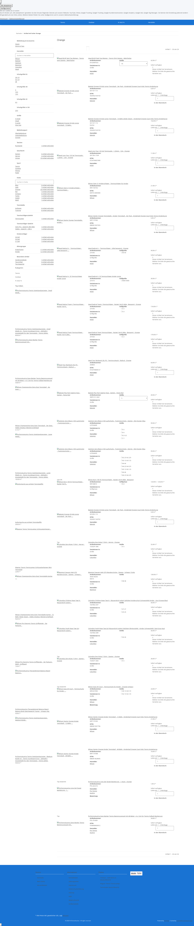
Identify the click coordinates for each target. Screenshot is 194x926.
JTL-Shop (166, 921)
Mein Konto (41, 881)
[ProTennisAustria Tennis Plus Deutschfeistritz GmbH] (37, 22)
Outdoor (18, 277)
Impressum (4, 19)
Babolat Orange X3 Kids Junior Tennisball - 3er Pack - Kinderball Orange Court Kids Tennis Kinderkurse (123, 86)
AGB (70, 896)
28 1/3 (126, 691)
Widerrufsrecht (74, 900)
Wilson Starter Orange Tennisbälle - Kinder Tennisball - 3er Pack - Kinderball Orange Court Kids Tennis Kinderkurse (127, 216)
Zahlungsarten (74, 881)
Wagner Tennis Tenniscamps (110, 884)
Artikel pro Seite (76, 50)
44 (124, 463)
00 (124, 253)
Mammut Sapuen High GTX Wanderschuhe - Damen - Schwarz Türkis (111, 572)
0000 (125, 281)
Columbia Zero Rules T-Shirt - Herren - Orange (104, 542)
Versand (65, 915)
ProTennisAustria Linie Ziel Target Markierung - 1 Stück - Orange (110, 782)
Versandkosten (42, 885)
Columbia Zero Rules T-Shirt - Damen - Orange (104, 656)
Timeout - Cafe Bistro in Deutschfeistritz (108, 879)
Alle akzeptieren (6, 5)
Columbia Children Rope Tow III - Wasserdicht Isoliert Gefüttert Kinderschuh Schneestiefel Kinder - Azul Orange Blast (128, 600)
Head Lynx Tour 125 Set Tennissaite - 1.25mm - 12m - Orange (109, 151)
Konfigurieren (5, 8)
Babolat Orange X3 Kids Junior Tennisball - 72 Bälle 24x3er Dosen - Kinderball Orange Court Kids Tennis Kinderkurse (127, 119)
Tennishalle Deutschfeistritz (109, 887)
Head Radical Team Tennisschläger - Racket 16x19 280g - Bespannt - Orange (114, 332)
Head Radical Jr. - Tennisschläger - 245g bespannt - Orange (108, 248)
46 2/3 (126, 475)
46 (124, 472)
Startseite (40, 878)
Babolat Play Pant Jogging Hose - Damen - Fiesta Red (105, 393)
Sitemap (71, 893)
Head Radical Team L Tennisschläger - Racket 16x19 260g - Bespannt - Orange (114, 304)
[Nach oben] (1, 924)
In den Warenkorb (160, 103)
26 (124, 637)
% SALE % (18, 281)
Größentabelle (73, 904)
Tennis (17, 273)
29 (124, 612)
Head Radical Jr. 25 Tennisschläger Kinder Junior (104, 276)
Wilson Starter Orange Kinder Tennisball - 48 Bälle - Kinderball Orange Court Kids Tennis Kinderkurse (122, 749)
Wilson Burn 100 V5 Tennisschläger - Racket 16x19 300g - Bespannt (111, 480)
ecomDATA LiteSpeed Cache (184, 921)
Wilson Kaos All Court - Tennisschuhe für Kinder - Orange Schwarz (110, 687)
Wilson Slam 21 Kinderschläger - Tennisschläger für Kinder (108, 184)
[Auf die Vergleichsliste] (58, 87)
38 (124, 581)
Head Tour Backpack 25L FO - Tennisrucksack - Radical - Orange (109, 360)
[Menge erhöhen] (175, 98)
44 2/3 (126, 466)
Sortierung (62, 50)
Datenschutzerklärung (16, 19)
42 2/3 (126, 458)
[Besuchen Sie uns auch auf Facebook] (37, 909)
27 (124, 609)
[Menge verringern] (154, 98)
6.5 (124, 435)
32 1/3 (126, 694)
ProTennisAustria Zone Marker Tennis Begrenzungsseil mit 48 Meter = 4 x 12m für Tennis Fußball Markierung (125, 816)
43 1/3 (126, 460)
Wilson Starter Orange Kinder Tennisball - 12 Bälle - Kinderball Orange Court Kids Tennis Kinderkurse (122, 717)
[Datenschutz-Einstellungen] (1, 1)
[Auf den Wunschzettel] (61, 87)
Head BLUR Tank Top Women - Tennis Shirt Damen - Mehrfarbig (109, 58)
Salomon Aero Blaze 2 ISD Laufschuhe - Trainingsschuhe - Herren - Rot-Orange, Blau (116, 449)
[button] (87, 48)
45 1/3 (126, 469)
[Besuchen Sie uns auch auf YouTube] (37, 912)
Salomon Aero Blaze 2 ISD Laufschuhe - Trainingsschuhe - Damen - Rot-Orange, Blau (116, 421)
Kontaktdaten (73, 878)
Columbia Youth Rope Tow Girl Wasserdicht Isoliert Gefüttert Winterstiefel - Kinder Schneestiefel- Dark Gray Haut (126, 628)
